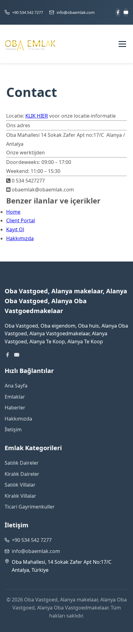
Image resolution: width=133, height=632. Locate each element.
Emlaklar (15, 396)
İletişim (13, 429)
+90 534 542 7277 (32, 540)
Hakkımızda (20, 238)
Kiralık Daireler (22, 474)
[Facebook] (117, 12)
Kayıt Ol (15, 229)
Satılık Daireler (22, 462)
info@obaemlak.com (36, 551)
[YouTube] (125, 12)
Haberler (15, 407)
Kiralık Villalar (20, 495)
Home (13, 211)
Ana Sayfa (16, 385)
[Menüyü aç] (122, 44)
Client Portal (20, 220)
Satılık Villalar (20, 484)
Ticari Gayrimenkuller (30, 506)
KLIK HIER (36, 115)
